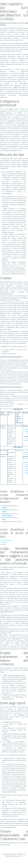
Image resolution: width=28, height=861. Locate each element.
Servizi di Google (7, 540)
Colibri (20, 856)
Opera (20, 521)
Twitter (4, 544)
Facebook (4, 542)
